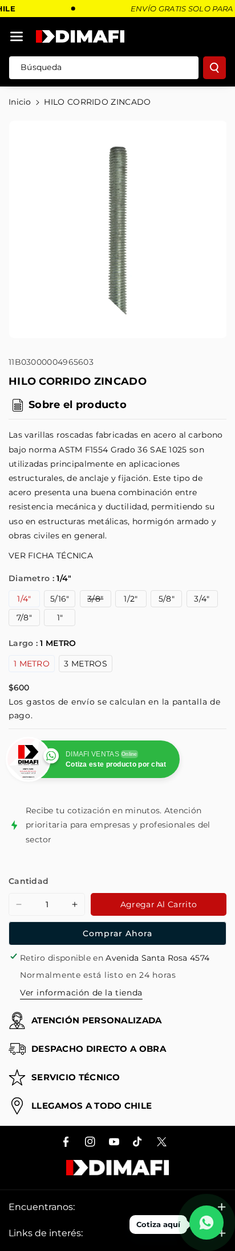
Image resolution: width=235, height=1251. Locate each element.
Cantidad (28, 881)
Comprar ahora (117, 933)
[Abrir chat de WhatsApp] (206, 1222)
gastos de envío (60, 702)
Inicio (20, 102)
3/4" (201, 599)
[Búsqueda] (214, 67)
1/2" (130, 599)
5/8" (167, 599)
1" (60, 617)
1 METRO (32, 664)
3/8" (99, 600)
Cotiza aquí (158, 1224)
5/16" (60, 599)
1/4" (24, 599)
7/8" (24, 617)
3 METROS (85, 664)
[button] (16, 36)
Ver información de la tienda (81, 992)
